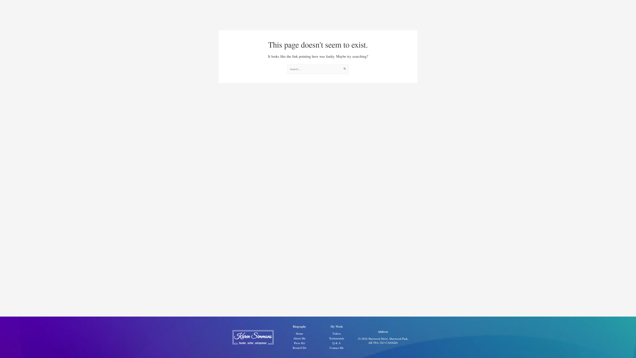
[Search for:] (318, 69)
